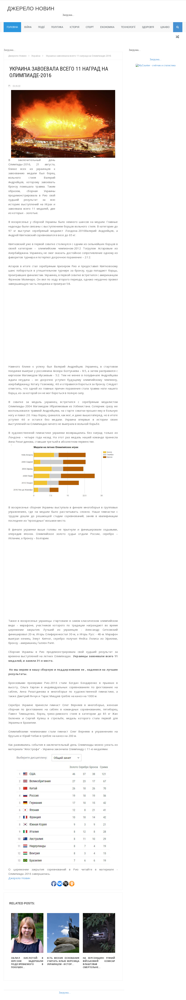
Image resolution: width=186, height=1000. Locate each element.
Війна (28, 27)
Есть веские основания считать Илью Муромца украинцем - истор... (63, 961)
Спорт (90, 27)
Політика (57, 27)
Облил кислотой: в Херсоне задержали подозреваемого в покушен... (27, 962)
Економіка (107, 27)
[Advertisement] (87, 189)
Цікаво (164, 27)
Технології (128, 27)
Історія (74, 27)
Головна (12, 27)
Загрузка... (65, 992)
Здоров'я (148, 27)
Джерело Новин (30, 8)
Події (41, 27)
